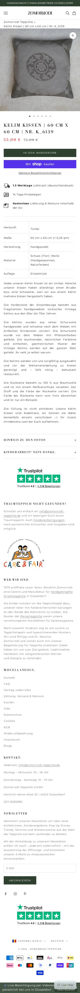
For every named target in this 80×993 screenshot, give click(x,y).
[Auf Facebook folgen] (5, 894)
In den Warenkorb (40, 152)
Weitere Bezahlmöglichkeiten (40, 173)
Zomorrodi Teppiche (18, 22)
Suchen (9, 702)
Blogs (8, 745)
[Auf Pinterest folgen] (25, 894)
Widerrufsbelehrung (18, 733)
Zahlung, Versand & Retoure (24, 696)
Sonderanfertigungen (49, 520)
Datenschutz (13, 714)
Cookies (9, 721)
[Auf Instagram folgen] (15, 894)
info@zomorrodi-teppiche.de (39, 765)
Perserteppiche (31, 616)
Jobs (7, 708)
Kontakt (9, 677)
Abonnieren (20, 880)
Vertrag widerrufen (17, 690)
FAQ (7, 684)
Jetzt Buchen (66, 989)
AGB (7, 727)
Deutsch (57, 941)
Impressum (12, 739)
